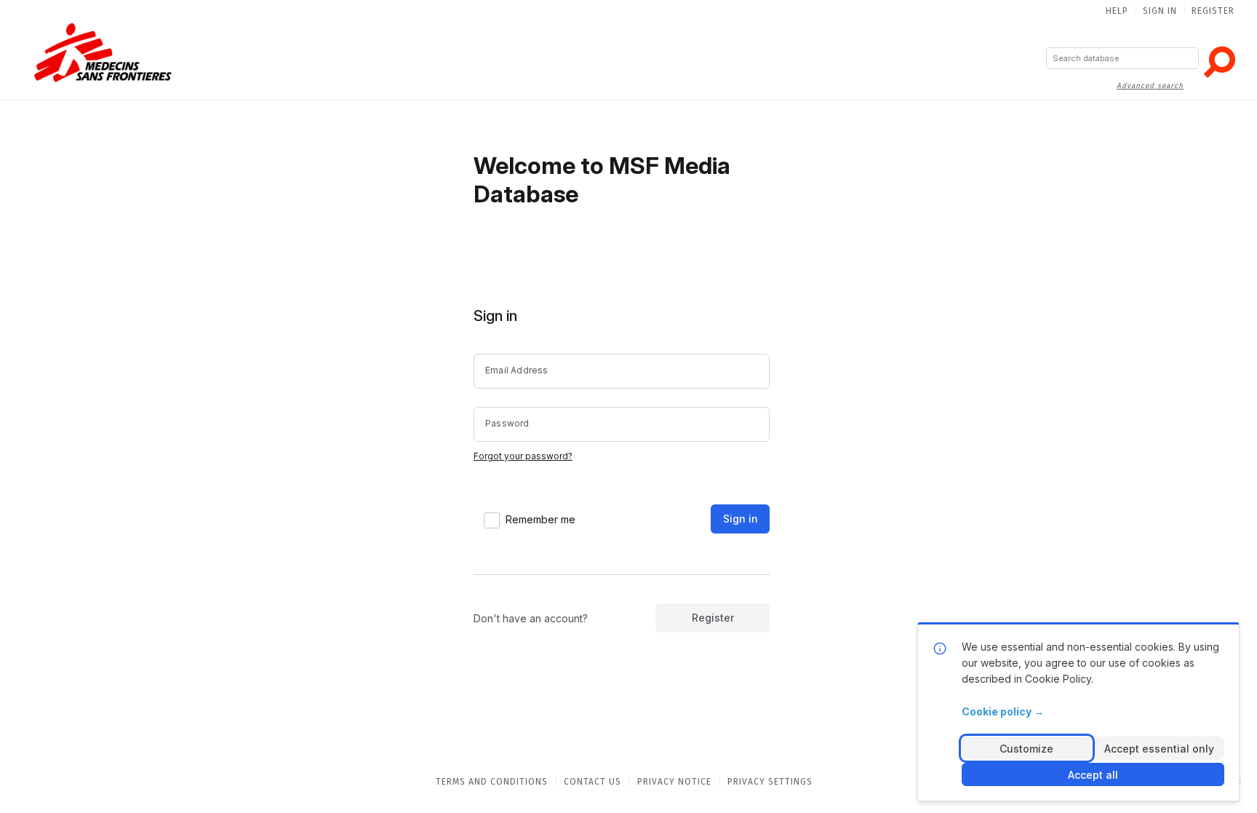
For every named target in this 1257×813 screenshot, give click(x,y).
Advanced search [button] (1150, 86)
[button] (1219, 62)
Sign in (1160, 11)
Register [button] (713, 617)
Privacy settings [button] (770, 782)
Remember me (540, 519)
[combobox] (1122, 58)
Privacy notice (674, 782)
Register (1213, 11)
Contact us (592, 782)
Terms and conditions (492, 782)
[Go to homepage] (102, 52)
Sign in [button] (740, 518)
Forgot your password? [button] (523, 456)
